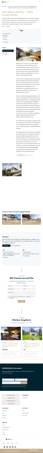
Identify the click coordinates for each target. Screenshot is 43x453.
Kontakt (3, 26)
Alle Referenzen (25, 397)
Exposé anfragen (28, 155)
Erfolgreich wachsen (11, 398)
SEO (3, 413)
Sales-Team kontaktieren (16, 245)
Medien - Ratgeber (25, 413)
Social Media (4, 328)
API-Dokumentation (27, 256)
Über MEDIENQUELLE (6, 427)
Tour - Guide (24, 415)
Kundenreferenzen (5, 429)
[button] (40, 2)
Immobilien (4, 6)
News (23, 410)
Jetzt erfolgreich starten (11, 395)
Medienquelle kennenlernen (11, 400)
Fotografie (4, 415)
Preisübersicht (6, 257)
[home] (5, 2)
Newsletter (4, 434)
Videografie (4, 417)
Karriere (3, 432)
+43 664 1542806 (11, 403)
